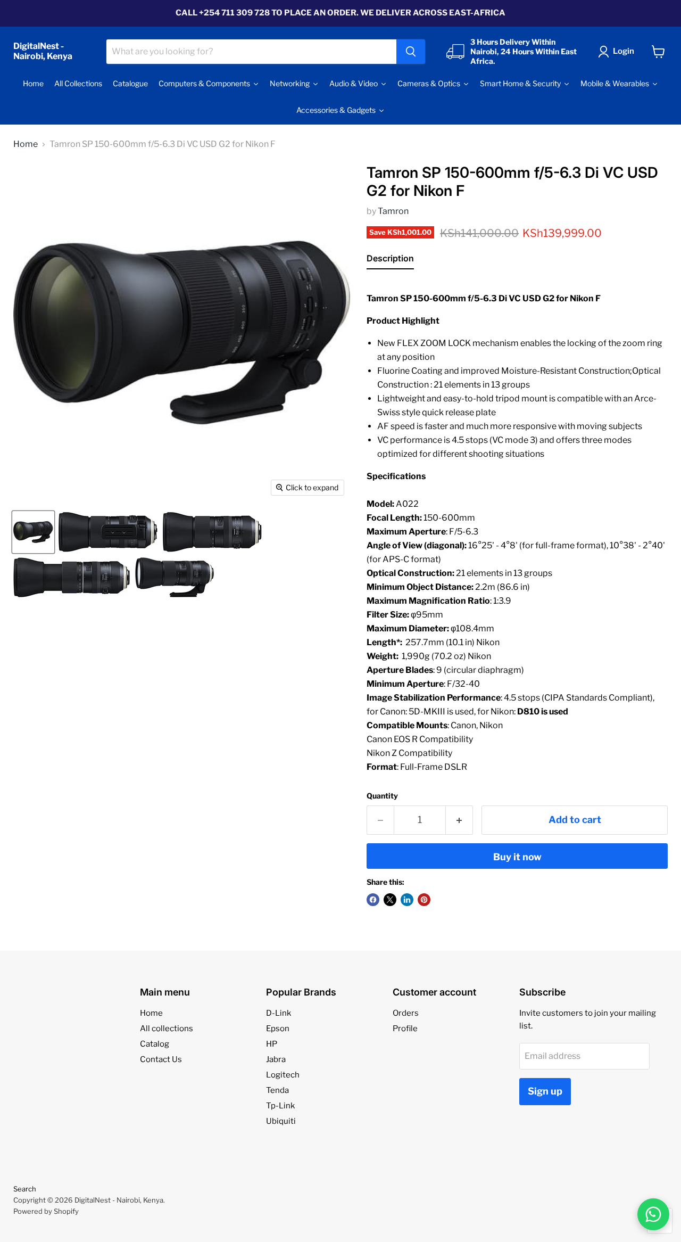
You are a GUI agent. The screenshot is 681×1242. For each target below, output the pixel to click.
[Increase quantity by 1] (459, 820)
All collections (166, 1028)
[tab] (390, 260)
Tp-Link (280, 1106)
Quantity (382, 796)
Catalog (154, 1044)
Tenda (277, 1090)
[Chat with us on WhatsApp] (653, 1214)
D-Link (278, 1013)
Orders (406, 1013)
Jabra (276, 1059)
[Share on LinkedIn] (407, 899)
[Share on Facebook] (373, 899)
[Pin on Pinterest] (424, 899)
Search (24, 1189)
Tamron (393, 211)
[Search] (410, 51)
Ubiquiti (281, 1121)
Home (25, 144)
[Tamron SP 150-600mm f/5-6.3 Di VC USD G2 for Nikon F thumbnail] (33, 532)
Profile (405, 1028)
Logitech (283, 1075)
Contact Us (161, 1059)
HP (271, 1044)
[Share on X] (390, 899)
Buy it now (517, 856)
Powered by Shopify (46, 1211)
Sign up (545, 1091)
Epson (277, 1028)
